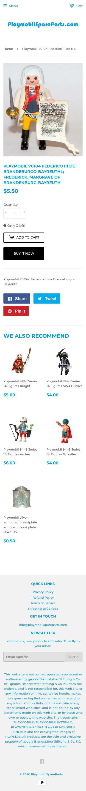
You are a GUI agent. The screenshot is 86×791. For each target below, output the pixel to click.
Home (8, 49)
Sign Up (74, 657)
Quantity (10, 205)
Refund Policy (43, 597)
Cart (79, 6)
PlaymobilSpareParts (47, 774)
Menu (13, 6)
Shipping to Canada (43, 608)
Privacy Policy (43, 592)
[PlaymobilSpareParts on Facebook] (41, 762)
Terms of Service (43, 603)
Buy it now (24, 253)
